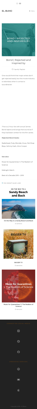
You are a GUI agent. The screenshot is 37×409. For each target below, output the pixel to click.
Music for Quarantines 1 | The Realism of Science (18, 305)
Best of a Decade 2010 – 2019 (13, 175)
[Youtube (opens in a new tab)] (19, 3)
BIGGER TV (18, 262)
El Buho (7, 11)
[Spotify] (18, 368)
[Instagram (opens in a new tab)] (17, 3)
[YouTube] (18, 379)
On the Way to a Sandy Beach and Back (18, 221)
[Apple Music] (18, 389)
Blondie (18, 143)
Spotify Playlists (19, 69)
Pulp (13, 143)
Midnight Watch (8, 170)
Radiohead (6, 143)
